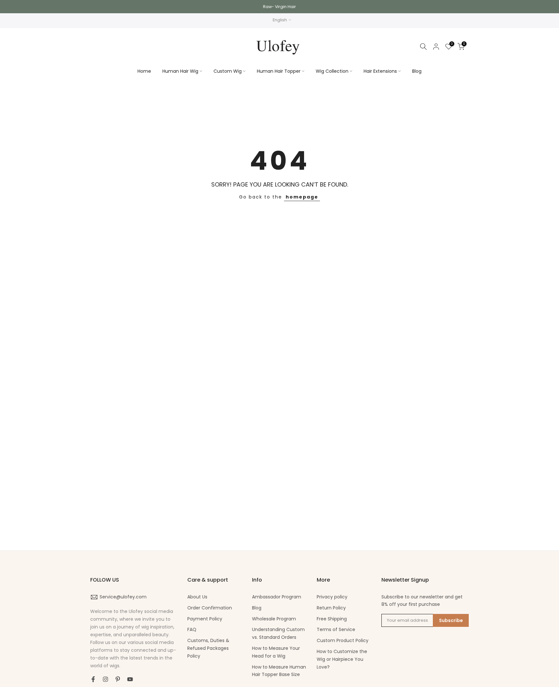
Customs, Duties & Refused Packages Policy (208, 648)
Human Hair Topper (279, 71)
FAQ (191, 629)
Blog (417, 71)
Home (144, 71)
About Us (197, 597)
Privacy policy (332, 597)
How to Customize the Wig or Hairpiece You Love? (342, 659)
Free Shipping (332, 619)
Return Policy (331, 608)
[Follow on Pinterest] (118, 679)
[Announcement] (279, 6)
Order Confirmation (209, 608)
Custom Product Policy (342, 640)
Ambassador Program (276, 597)
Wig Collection (332, 71)
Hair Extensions (380, 71)
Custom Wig (228, 71)
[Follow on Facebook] (93, 679)
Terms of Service (336, 629)
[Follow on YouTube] (130, 679)
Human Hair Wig (180, 71)
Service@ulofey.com (123, 597)
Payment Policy (204, 619)
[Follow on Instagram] (105, 679)
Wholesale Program (274, 619)
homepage (302, 197)
